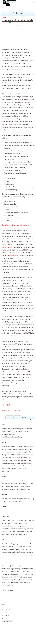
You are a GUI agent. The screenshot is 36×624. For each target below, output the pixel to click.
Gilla (24, 417)
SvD (3, 405)
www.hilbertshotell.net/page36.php (12, 437)
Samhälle (3, 17)
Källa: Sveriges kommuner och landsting (15, 225)
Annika (4, 424)
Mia (3, 539)
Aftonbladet (6, 410)
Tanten (4, 507)
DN (8, 405)
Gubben (4, 494)
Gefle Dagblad (14, 255)
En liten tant (18, 13)
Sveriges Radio (7, 247)
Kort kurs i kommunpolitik (17, 20)
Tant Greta (5, 516)
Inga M (4, 442)
